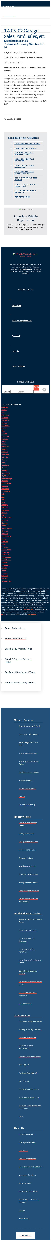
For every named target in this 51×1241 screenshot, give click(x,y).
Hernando (5, 473)
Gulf (3, 462)
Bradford (5, 415)
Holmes (4, 481)
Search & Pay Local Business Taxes (24, 153)
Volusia (4, 573)
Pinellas (4, 542)
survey (3, 614)
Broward (5, 420)
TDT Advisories (22, 197)
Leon (3, 499)
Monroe (4, 520)
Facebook (16, 336)
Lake (3, 494)
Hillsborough (6, 478)
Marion (4, 513)
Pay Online (16, 305)
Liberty (4, 505)
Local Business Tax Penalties (24, 160)
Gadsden (5, 454)
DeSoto (4, 439)
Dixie (3, 441)
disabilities (28, 610)
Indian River (6, 483)
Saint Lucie (6, 560)
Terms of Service (25, 269)
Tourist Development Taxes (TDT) (25, 185)
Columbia (5, 436)
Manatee (5, 510)
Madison (5, 507)
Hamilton (5, 465)
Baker (4, 410)
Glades (4, 460)
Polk (3, 544)
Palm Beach (6, 536)
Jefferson (5, 489)
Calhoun (4, 423)
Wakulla (4, 576)
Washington (6, 581)
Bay (2, 412)
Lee (2, 497)
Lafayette (5, 491)
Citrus (4, 428)
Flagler (4, 449)
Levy (3, 502)
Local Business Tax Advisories (24, 166)
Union (3, 570)
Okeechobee (6, 528)
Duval (3, 444)
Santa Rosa (6, 550)
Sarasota (5, 552)
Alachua (4, 407)
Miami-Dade (6, 517)
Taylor (4, 568)
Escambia (5, 446)
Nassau (4, 523)
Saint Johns (6, 557)
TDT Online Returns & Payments (25, 191)
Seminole (5, 554)
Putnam (4, 547)
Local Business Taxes (25, 148)
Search (7, 391)
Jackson (4, 486)
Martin (4, 515)
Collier (4, 433)
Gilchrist (5, 457)
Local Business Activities (27, 144)
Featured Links (18, 366)
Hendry (4, 470)
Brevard (4, 418)
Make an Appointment (22, 321)
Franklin (4, 452)
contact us (31, 614)
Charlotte (5, 426)
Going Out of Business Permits (25, 179)
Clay (3, 431)
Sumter (4, 562)
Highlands (5, 476)
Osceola (4, 534)
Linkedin (15, 351)
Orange (4, 531)
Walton (4, 578)
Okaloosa (5, 525)
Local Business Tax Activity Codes (24, 172)
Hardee (4, 468)
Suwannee (5, 565)
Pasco (3, 539)
